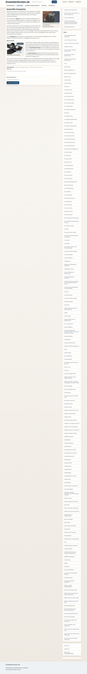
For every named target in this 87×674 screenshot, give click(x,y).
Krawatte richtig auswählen (69, 413)
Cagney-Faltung (67, 80)
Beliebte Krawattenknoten (69, 70)
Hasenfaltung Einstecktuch (69, 342)
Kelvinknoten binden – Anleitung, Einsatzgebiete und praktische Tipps (71, 382)
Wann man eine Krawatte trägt (70, 590)
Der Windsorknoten (68, 214)
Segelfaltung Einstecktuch (69, 556)
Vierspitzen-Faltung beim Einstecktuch (69, 581)
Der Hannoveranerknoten (69, 145)
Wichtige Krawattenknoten (69, 605)
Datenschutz (66, 86)
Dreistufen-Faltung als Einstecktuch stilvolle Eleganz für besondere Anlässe (71, 283)
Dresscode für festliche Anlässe (70, 298)
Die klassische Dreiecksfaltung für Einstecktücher (71, 236)
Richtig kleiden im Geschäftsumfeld (71, 538)
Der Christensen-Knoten (69, 99)
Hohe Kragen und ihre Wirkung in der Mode (71, 363)
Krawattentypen (67, 482)
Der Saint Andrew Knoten (69, 198)
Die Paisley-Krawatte (68, 254)
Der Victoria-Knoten (68, 208)
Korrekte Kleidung (68, 407)
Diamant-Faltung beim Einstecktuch (71, 217)
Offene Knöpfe (67, 529)
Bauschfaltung (67, 66)
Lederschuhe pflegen (68, 489)
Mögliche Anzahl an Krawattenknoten (68, 515)
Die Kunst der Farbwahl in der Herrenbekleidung (70, 247)
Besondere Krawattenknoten (70, 73)
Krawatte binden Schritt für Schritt (71, 410)
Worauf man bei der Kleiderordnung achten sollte (71, 634)
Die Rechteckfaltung (68, 257)
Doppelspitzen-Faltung (69, 269)
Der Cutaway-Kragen (68, 106)
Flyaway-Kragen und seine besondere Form (69, 320)
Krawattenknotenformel (69, 456)
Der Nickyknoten (67, 171)
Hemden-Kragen (67, 352)
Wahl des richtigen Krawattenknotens (68, 586)
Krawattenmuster (67, 466)
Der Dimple (66, 112)
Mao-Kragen (66, 504)
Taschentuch (66, 566)
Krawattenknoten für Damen (70, 449)
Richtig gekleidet (67, 535)
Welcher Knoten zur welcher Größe (71, 597)
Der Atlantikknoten (68, 89)
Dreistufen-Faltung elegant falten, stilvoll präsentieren (71, 288)
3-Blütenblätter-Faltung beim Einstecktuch (70, 36)
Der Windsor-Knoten (68, 211)
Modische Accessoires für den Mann (71, 511)
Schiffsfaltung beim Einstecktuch (71, 545)
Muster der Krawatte (68, 519)
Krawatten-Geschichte (68, 436)
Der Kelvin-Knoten (68, 152)
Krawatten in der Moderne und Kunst (72, 423)
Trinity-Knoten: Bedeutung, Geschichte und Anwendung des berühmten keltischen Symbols (71, 22)
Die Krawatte (20, 5)
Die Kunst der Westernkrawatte (70, 251)
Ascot (65, 63)
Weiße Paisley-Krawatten (69, 26)
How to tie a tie (67, 367)
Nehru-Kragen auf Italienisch (70, 525)
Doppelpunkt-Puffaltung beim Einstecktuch (70, 265)
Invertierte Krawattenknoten (70, 373)
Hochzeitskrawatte (68, 359)
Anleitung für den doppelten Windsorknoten (70, 50)
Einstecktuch (52, 5)
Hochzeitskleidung (68, 355)
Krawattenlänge (67, 459)
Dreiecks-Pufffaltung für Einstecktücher (69, 273)
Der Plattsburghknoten (69, 188)
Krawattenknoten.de (18, 2)
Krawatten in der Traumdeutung (70, 426)
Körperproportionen (68, 403)
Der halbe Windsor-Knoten (69, 139)
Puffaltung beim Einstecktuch (70, 532)
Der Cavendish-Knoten (69, 96)
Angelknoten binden (68, 46)
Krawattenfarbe (67, 439)
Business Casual (67, 76)
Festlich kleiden (67, 316)
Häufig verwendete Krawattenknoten (71, 346)
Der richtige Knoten (68, 195)
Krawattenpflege (67, 472)
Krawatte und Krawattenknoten (70, 9)
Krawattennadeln (67, 469)
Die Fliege (66, 229)
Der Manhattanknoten (68, 168)
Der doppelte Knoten (68, 116)
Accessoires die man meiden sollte (71, 43)
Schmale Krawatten (68, 548)
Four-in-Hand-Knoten (68, 323)
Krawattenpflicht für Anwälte (70, 476)
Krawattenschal (67, 479)
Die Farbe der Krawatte (69, 225)
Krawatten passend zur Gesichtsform (71, 430)
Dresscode (44, 5)
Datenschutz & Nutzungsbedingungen (69, 653)
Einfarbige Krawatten (68, 301)
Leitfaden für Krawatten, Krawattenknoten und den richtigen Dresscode (71, 494)
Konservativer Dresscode (69, 400)
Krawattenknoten (11, 5)
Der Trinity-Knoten (68, 204)
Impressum (66, 370)
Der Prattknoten (67, 191)
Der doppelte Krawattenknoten (70, 119)
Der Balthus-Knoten (68, 93)
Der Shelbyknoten (68, 201)
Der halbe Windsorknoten (69, 142)
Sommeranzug (67, 559)
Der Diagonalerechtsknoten (70, 109)
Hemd (65, 349)
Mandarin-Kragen (67, 498)
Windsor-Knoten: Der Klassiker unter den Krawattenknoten (71, 14)
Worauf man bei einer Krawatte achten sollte (70, 639)
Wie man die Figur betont (69, 616)
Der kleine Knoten (68, 158)
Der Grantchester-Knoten (69, 135)
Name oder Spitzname (11, 77)
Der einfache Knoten (68, 122)
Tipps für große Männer (69, 569)
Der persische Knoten (68, 185)
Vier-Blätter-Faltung (68, 577)
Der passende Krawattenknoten (70, 181)
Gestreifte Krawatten (68, 336)
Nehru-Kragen (67, 522)
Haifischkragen (67, 339)
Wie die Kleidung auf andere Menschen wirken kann (70, 609)
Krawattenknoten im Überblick (70, 453)
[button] (51, 17)
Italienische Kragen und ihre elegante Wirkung (70, 377)
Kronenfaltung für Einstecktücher (71, 485)
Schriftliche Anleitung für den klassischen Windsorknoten (70, 552)
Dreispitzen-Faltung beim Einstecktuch (69, 277)
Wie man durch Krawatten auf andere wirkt (70, 620)
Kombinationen (67, 392)
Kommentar (9, 68)
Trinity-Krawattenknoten (69, 17)
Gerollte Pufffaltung (68, 327)
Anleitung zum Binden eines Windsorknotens (70, 59)
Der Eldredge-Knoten (68, 129)
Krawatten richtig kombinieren (32, 5)
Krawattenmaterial (68, 462)
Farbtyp (65, 312)
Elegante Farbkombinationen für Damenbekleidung (71, 309)
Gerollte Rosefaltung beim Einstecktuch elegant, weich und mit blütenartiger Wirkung (71, 332)
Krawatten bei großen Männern (70, 420)
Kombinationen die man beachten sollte (71, 396)
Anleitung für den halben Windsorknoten (69, 55)
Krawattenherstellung (68, 443)
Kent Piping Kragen (68, 386)
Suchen (54, 1)
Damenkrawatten (67, 83)
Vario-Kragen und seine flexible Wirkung (70, 573)
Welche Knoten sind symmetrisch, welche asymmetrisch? (71, 594)
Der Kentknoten (67, 155)
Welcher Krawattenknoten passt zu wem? (71, 601)
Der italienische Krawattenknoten (71, 149)
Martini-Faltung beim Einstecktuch (71, 508)
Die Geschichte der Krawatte (70, 232)
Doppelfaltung (67, 261)
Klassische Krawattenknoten (70, 389)
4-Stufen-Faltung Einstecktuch (70, 40)
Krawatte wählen (67, 416)
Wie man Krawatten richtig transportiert (69, 625)
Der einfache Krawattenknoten (70, 126)
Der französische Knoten (69, 132)
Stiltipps (66, 563)
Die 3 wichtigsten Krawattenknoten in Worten (71, 222)
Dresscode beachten (68, 295)
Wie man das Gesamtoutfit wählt (71, 613)
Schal (65, 542)
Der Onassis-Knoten (68, 175)
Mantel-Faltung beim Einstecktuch (71, 501)
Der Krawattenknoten (68, 165)
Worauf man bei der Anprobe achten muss (71, 630)
